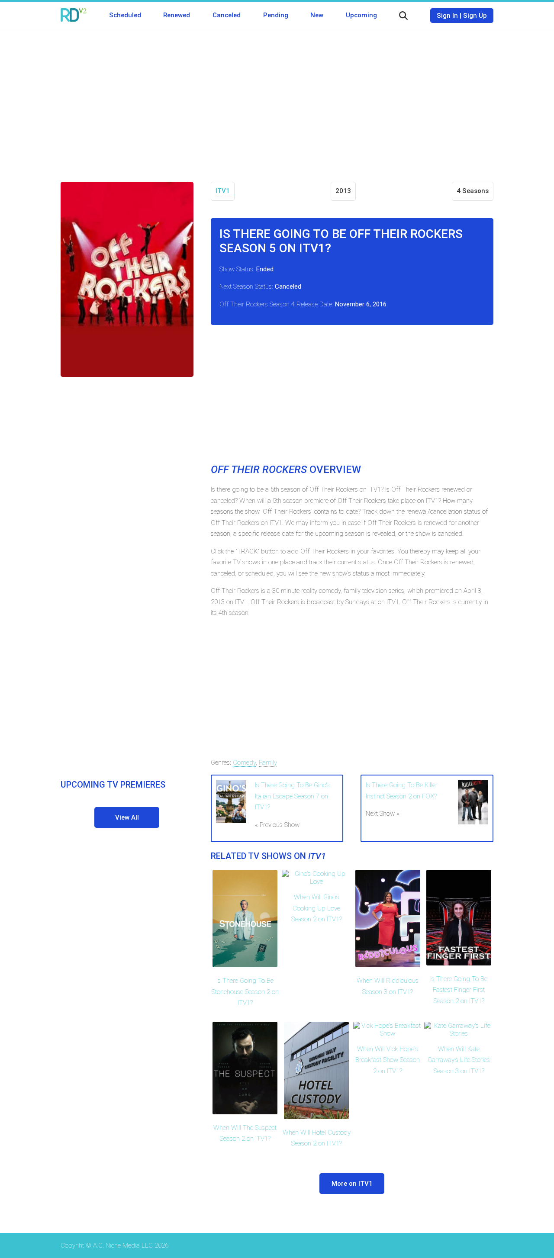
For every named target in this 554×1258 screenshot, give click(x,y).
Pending (275, 15)
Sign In (447, 15)
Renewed (176, 15)
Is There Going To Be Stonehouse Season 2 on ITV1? (245, 992)
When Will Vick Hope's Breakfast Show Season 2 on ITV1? (387, 1060)
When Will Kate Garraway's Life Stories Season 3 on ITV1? (459, 1060)
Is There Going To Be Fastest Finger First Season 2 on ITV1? (458, 990)
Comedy (244, 762)
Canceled (227, 15)
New (316, 15)
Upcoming (361, 15)
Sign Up (475, 15)
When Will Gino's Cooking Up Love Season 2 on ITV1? (316, 908)
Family (268, 762)
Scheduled (125, 15)
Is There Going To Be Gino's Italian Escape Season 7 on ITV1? (292, 796)
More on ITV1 (352, 1183)
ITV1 (223, 191)
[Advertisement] (277, 99)
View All (127, 817)
